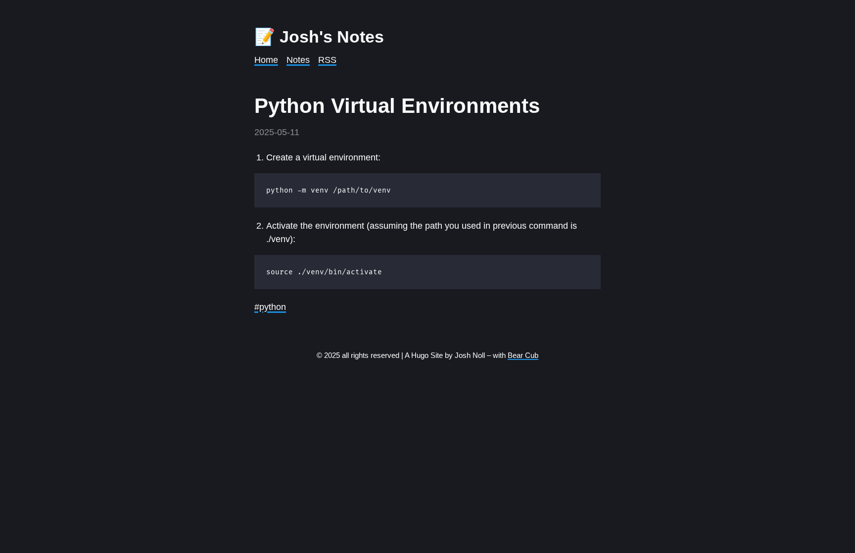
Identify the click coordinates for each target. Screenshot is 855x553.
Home (266, 60)
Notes (298, 60)
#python (270, 307)
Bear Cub (523, 355)
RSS (327, 60)
